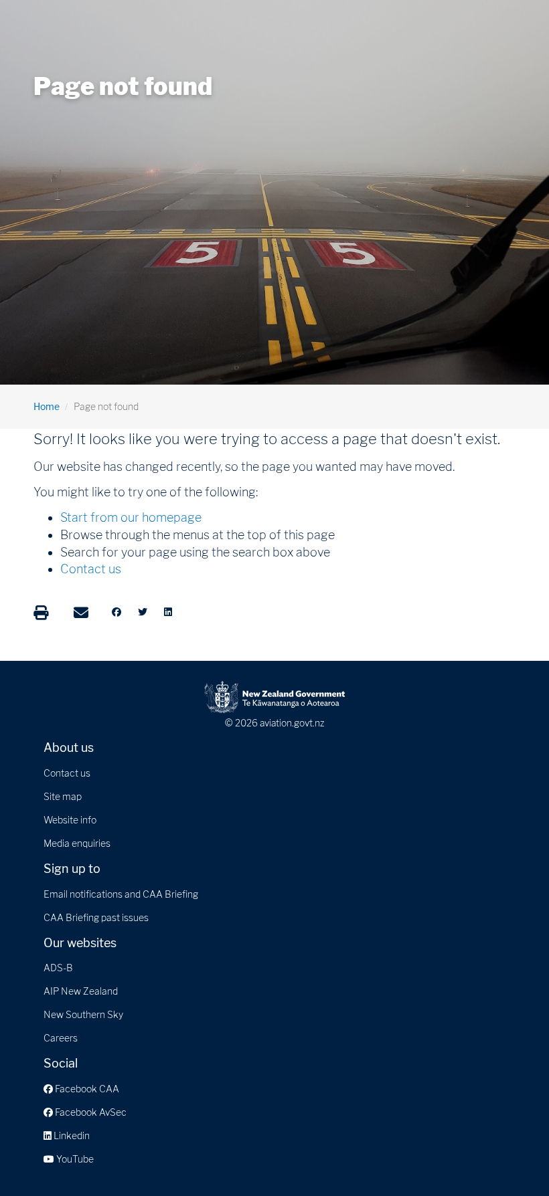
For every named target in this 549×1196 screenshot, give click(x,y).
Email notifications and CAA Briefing (121, 894)
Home (46, 406)
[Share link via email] (81, 612)
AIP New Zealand (81, 991)
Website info (70, 819)
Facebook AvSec (90, 1112)
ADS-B (58, 967)
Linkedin (71, 1135)
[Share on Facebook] (116, 612)
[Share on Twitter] (142, 612)
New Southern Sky (83, 1014)
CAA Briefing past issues (96, 917)
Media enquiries (77, 843)
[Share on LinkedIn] (168, 612)
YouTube (74, 1159)
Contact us (90, 569)
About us (69, 747)
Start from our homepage (131, 517)
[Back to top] (511, 1158)
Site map (63, 796)
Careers (61, 1037)
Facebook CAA (86, 1088)
